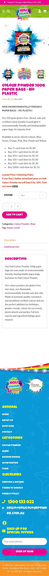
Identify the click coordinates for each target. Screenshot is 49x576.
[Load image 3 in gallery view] (40, 74)
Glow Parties (10, 463)
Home (5, 415)
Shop (32, 223)
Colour (8, 195)
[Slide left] (5, 43)
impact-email (13, 227)
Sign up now (24, 551)
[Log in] (39, 11)
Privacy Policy (10, 494)
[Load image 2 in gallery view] (24, 74)
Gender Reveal (11, 457)
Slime (5, 451)
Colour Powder (21, 223)
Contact (7, 432)
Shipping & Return (13, 482)
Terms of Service (12, 488)
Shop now (8, 426)
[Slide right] (44, 43)
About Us (7, 420)
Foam (5, 469)
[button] (3, 11)
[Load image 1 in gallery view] (8, 74)
